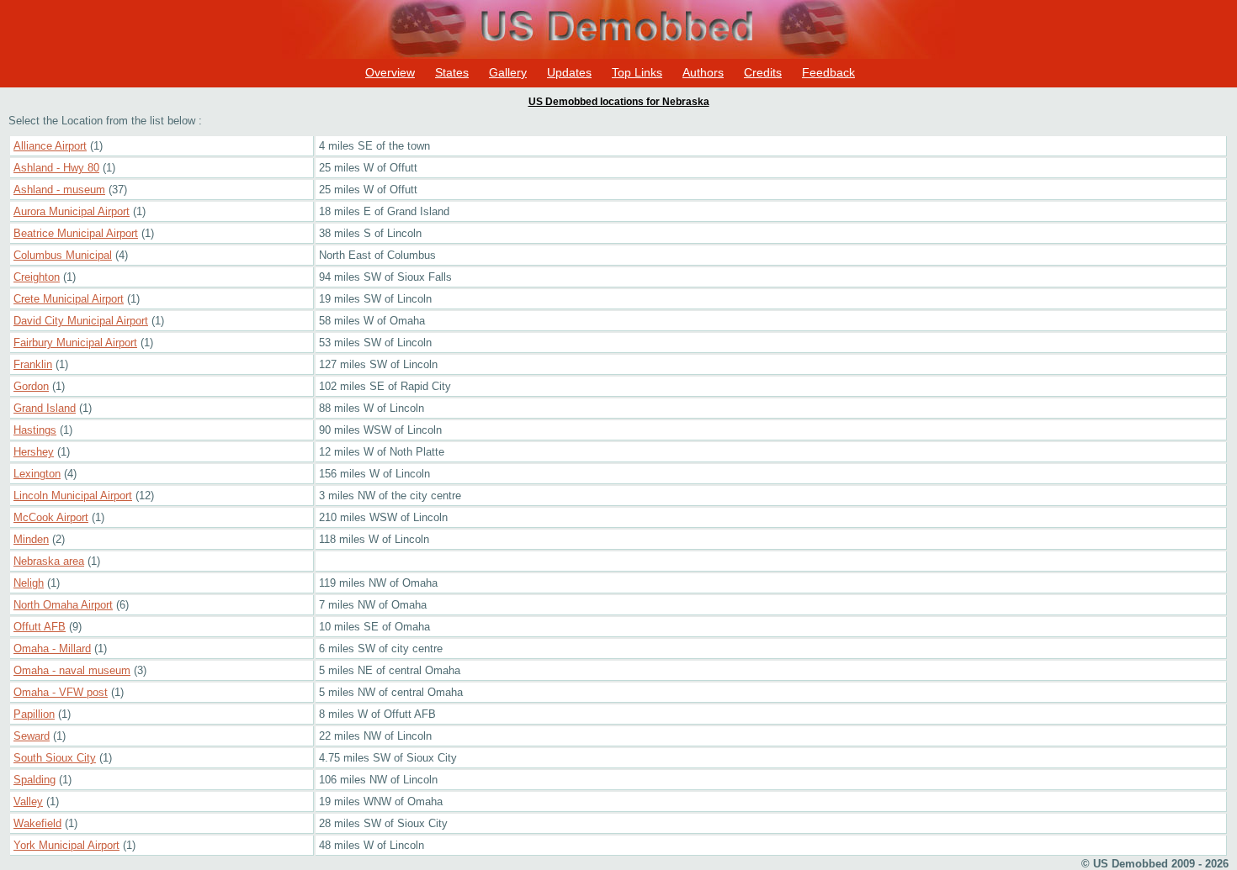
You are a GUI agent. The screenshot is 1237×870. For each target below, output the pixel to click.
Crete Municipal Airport (68, 299)
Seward (31, 736)
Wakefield (37, 823)
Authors (703, 72)
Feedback (828, 72)
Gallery (508, 72)
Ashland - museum (59, 189)
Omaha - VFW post (60, 692)
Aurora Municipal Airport (71, 211)
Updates (569, 72)
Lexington (37, 473)
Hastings (34, 430)
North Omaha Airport (63, 604)
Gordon (31, 386)
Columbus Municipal (62, 255)
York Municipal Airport (66, 845)
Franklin (32, 364)
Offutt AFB (39, 626)
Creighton (36, 277)
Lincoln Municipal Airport (72, 495)
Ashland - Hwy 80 (56, 167)
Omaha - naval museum (71, 670)
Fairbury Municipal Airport (75, 342)
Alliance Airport (50, 146)
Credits (763, 72)
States (452, 72)
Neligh (28, 583)
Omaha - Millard (52, 648)
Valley (28, 801)
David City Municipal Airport (80, 320)
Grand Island (44, 408)
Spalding (34, 779)
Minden (31, 539)
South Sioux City (54, 757)
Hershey (33, 452)
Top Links (637, 72)
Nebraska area (48, 561)
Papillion (34, 714)
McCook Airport (50, 517)
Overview (390, 72)
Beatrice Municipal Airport (75, 233)
